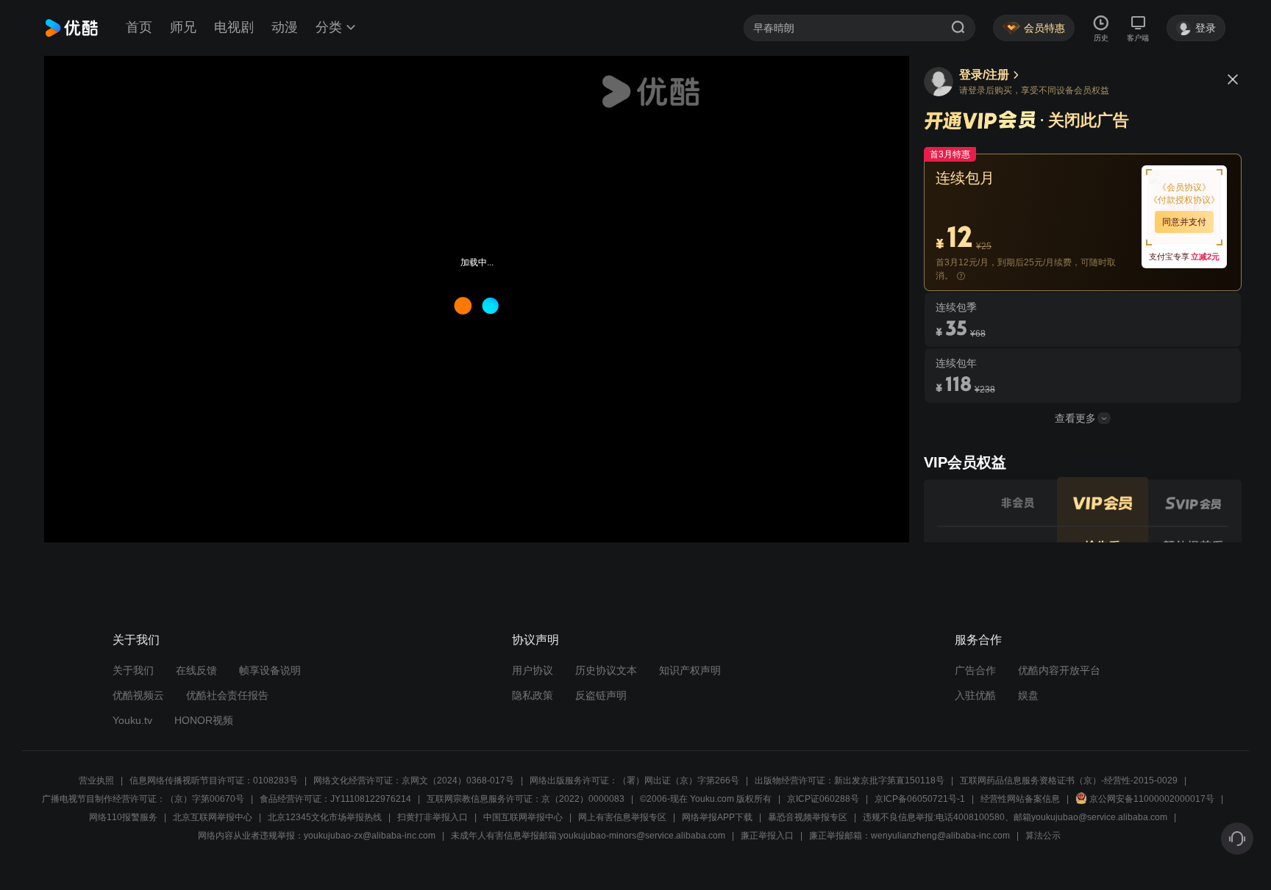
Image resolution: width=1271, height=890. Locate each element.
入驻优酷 (975, 695)
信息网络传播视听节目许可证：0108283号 (213, 780)
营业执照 (96, 780)
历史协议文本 (606, 670)
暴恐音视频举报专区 (807, 817)
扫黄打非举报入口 (432, 817)
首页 (139, 27)
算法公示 (1043, 835)
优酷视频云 (138, 695)
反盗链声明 (601, 695)
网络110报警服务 (123, 817)
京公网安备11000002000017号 (1151, 799)
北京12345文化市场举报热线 (325, 817)
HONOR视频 (203, 720)
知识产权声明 (690, 670)
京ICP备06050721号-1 (920, 799)
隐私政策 (532, 695)
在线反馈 (196, 670)
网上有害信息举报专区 (622, 817)
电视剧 (234, 27)
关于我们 (133, 670)
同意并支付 (1184, 222)
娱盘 (1028, 695)
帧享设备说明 (270, 670)
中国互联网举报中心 (523, 817)
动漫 (284, 27)
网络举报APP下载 (717, 817)
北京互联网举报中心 (212, 817)
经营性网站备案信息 (1020, 799)
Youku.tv (132, 720)
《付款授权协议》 (1184, 200)
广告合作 (975, 670)
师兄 (183, 27)
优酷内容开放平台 (1059, 670)
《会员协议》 (1184, 187)
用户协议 (532, 670)
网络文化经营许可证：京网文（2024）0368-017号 (413, 780)
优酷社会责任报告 (227, 695)
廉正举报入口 (767, 835)
